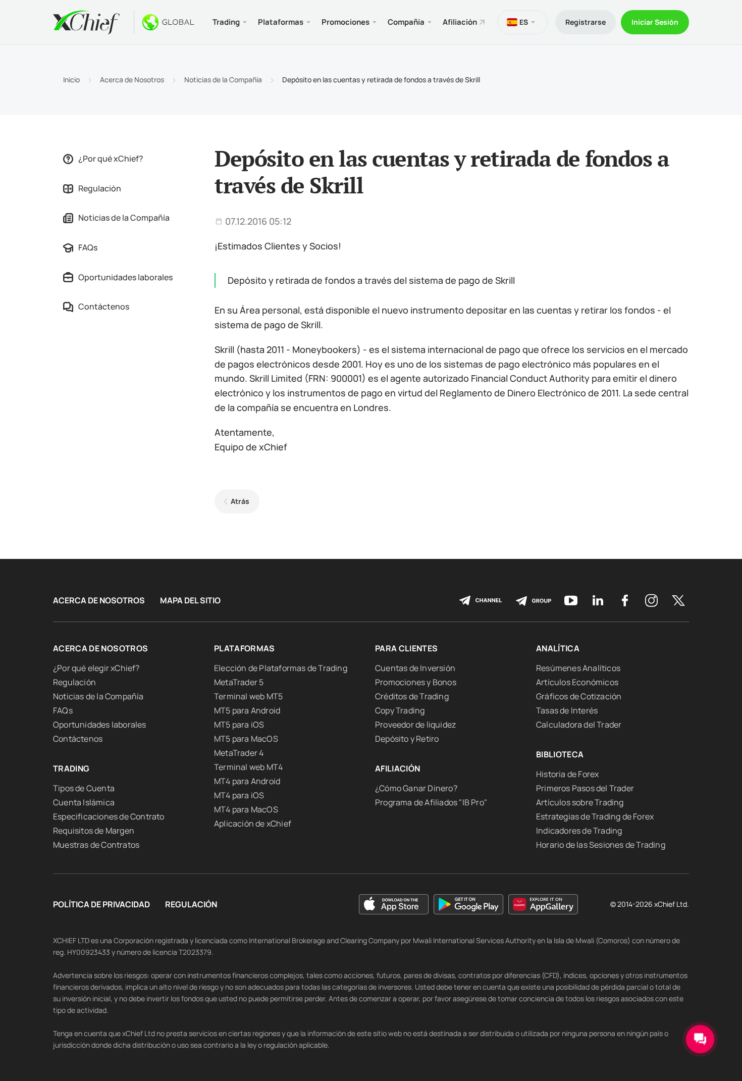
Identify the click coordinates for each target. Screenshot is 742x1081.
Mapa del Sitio (190, 600)
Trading (71, 768)
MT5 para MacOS (246, 738)
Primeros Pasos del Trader (585, 788)
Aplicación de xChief (252, 823)
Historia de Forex (567, 774)
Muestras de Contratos (96, 844)
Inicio (71, 79)
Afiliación (460, 22)
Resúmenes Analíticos (578, 668)
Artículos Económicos (577, 682)
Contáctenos (103, 306)
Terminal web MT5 (248, 696)
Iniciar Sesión (654, 22)
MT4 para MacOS (246, 809)
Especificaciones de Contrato (109, 816)
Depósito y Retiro (407, 738)
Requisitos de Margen (93, 830)
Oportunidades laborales (125, 277)
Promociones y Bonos (415, 682)
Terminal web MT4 (248, 767)
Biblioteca (560, 754)
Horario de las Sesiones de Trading (600, 844)
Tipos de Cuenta (84, 788)
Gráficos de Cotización (578, 696)
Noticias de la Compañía (223, 79)
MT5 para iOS (239, 724)
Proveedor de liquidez (415, 724)
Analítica (557, 648)
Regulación (99, 188)
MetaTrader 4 (238, 752)
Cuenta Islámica (84, 802)
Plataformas (244, 648)
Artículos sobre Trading (580, 802)
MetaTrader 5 (238, 682)
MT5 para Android (247, 710)
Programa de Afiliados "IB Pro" (431, 802)
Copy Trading (400, 710)
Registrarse (585, 22)
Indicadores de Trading (579, 830)
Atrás (240, 501)
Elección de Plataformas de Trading (280, 668)
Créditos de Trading (412, 696)
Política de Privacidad (101, 904)
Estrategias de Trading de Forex (595, 816)
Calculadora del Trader (578, 724)
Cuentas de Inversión (415, 668)
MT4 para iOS (239, 795)
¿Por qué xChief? (110, 158)
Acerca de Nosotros (132, 79)
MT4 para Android (247, 781)
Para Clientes (406, 648)
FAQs (87, 247)
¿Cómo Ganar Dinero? (416, 788)
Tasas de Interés (567, 710)
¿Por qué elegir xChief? (96, 668)
